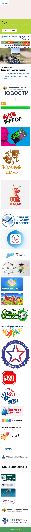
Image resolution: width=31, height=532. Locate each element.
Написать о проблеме (9, 30)
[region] (15, 56)
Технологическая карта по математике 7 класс (16, 73)
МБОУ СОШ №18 (17, 529)
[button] (1, 61)
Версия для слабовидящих (10, 36)
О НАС (4, 42)
